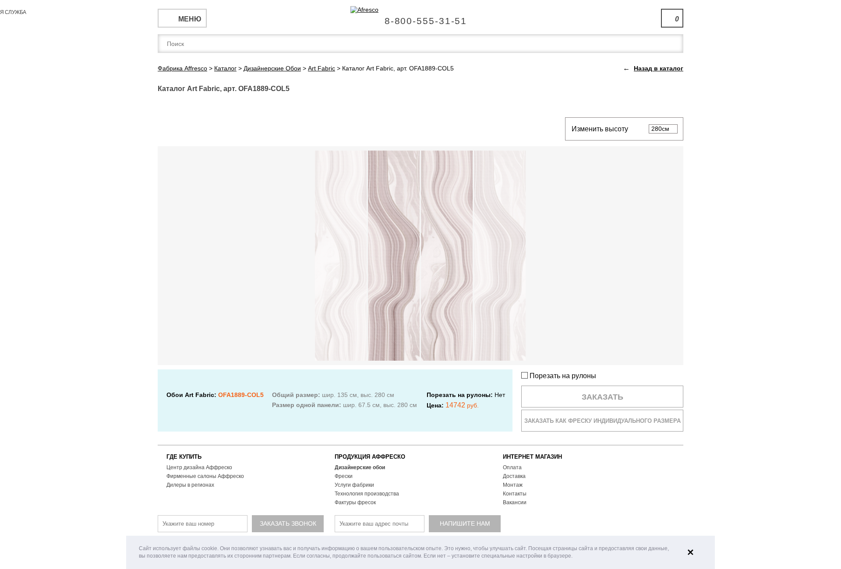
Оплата (512, 467)
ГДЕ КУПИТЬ (183, 456)
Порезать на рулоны (562, 375)
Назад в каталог (658, 68)
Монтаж (513, 485)
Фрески (344, 476)
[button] (575, 556)
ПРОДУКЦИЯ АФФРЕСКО (370, 456)
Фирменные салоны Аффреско (205, 476)
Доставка (514, 476)
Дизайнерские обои (360, 467)
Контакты (515, 494)
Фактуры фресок (355, 502)
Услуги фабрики (354, 485)
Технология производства (367, 494)
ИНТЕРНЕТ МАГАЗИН (532, 456)
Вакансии (515, 502)
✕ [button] (690, 552)
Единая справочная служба (420, 17)
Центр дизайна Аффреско (199, 467)
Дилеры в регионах (190, 485)
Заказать (602, 397)
